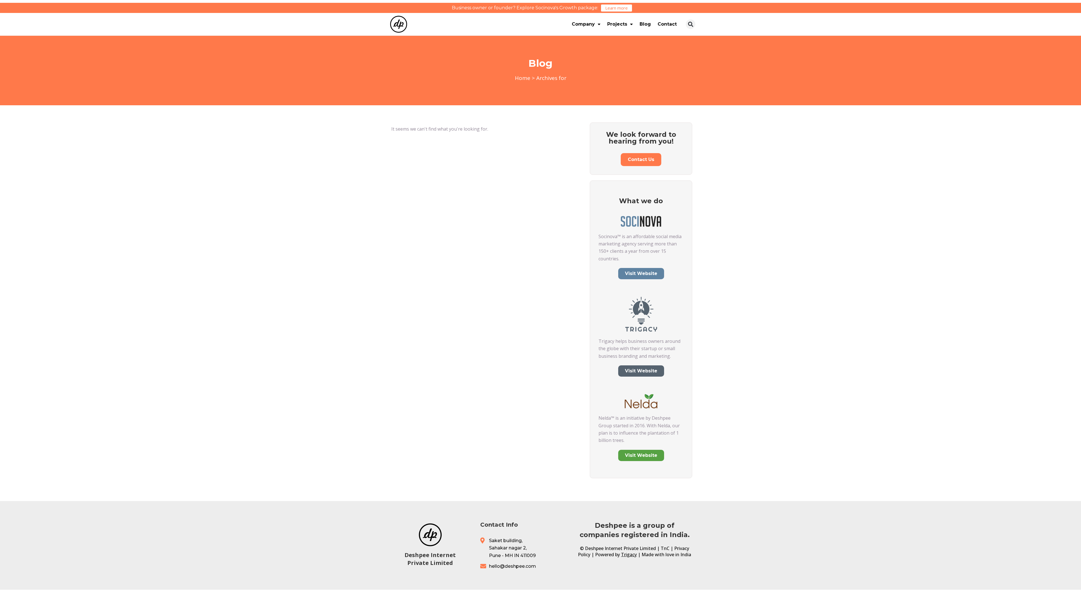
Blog (645, 24)
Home (522, 78)
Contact (667, 24)
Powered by (616, 554)
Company (583, 24)
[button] (690, 24)
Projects (617, 24)
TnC (665, 548)
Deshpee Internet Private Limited (430, 559)
